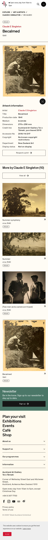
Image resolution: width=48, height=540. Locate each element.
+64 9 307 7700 (9, 495)
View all (22, 175)
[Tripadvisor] (18, 501)
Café (6, 430)
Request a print (22, 153)
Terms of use (7, 510)
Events (8, 426)
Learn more (27, 528)
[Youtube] (13, 501)
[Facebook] (3, 501)
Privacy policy (8, 507)
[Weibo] (23, 501)
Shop (6, 435)
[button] (24, 205)
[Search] (38, 4)
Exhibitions (11, 421)
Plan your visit (13, 416)
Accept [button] (7, 534)
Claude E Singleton (11, 26)
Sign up (22, 403)
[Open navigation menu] (43, 4)
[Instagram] (8, 501)
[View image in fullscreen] (43, 101)
